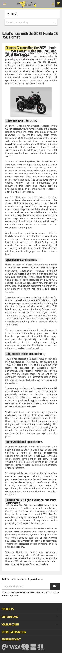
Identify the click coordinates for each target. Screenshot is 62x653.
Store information (14, 632)
